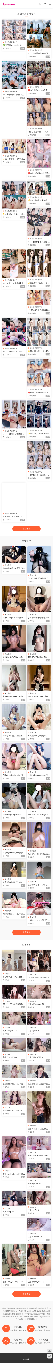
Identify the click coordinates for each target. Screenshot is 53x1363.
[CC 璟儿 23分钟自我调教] (14, 992)
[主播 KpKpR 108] (39, 1170)
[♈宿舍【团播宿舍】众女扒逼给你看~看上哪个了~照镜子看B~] (39, 373)
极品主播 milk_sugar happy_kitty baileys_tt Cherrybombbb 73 (14, 1084)
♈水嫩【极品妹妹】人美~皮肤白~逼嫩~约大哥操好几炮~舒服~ (39, 173)
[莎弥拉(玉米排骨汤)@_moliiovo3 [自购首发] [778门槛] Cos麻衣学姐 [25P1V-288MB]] (39, 599)
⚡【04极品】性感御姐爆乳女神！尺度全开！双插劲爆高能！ (39, 310)
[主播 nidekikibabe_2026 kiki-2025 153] (39, 1143)
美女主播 (8, 565)
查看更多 (26, 528)
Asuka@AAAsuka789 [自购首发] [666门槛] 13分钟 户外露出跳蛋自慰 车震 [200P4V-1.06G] (14, 568)
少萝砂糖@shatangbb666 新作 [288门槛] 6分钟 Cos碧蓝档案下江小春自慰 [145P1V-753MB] (39, 775)
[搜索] (40, 3)
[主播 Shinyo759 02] (14, 1045)
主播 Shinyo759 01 (36, 1057)
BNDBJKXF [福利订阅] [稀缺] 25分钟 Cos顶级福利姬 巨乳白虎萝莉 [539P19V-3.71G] (39, 578)
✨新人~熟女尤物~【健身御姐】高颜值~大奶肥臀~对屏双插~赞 (39, 433)
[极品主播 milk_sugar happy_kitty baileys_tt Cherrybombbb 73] (14, 1071)
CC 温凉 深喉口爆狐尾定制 (39, 977)
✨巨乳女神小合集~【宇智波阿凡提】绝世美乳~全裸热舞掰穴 (38, 283)
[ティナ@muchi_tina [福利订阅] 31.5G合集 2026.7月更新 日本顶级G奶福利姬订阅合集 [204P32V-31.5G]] (14, 834)
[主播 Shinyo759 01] (39, 1045)
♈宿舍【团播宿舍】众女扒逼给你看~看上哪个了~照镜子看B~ (39, 392)
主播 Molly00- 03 (10, 1031)
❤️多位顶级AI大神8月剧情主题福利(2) (38, 90)
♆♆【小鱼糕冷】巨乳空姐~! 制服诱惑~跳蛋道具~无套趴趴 (13, 351)
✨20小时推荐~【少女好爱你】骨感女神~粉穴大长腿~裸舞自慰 (39, 351)
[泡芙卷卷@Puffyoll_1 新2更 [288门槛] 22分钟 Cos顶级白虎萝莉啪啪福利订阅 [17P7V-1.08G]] (39, 678)
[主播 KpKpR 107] (14, 1198)
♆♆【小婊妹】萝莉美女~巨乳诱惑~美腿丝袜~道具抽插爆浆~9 (39, 242)
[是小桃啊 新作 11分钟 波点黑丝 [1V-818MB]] (39, 870)
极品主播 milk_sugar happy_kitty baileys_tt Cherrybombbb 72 (39, 1084)
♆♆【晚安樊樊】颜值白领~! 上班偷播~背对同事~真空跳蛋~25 (13, 94)
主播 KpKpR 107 (9, 1211)
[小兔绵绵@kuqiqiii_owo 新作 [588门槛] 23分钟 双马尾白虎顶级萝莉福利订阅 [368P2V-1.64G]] (14, 796)
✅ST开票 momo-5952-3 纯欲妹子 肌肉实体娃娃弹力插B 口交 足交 (14, 45)
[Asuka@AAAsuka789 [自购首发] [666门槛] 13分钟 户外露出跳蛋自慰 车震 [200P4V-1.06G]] (14, 554)
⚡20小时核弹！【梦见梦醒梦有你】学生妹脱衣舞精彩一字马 (14, 159)
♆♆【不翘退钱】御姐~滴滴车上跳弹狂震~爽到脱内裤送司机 (39, 53)
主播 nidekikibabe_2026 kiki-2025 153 (39, 1155)
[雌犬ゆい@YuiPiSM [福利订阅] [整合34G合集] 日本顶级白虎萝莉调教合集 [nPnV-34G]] (14, 638)
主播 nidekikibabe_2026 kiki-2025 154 (14, 1174)
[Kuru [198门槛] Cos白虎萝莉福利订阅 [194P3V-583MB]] (14, 717)
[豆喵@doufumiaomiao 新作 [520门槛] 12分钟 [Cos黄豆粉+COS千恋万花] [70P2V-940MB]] (14, 756)
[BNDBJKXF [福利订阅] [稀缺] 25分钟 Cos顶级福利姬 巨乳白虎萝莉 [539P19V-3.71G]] (39, 559)
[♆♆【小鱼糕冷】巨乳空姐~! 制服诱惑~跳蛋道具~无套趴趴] (14, 332)
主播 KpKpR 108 (35, 1183)
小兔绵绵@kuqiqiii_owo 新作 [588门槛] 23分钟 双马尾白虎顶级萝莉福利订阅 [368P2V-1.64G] (14, 814)
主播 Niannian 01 (35, 1237)
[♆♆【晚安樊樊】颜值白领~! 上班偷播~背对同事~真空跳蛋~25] (14, 75)
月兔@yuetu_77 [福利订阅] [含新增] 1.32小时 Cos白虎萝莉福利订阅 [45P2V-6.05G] (39, 736)
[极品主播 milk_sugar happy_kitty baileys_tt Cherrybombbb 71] (14, 1098)
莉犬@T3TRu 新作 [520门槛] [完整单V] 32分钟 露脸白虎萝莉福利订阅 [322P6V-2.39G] (39, 657)
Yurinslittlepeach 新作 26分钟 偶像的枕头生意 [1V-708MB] (14, 914)
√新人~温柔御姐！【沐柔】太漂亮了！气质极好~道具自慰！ (39, 132)
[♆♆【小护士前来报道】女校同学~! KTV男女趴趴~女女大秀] (14, 263)
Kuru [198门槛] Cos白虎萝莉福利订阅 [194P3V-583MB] (13, 736)
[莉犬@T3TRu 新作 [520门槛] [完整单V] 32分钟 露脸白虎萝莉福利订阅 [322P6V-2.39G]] (39, 638)
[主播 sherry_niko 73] (39, 1260)
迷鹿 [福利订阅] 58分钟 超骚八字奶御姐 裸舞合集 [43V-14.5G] (14, 882)
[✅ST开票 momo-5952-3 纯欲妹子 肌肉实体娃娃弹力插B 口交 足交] (14, 30)
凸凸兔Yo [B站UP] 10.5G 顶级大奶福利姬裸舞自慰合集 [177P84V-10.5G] (39, 854)
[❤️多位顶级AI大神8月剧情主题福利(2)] (39, 73)
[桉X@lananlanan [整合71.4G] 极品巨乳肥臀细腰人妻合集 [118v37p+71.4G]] (39, 903)
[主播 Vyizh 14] (39, 1018)
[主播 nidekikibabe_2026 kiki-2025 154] (14, 1152)
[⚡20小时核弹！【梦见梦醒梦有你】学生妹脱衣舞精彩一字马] (14, 146)
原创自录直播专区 (11, 42)
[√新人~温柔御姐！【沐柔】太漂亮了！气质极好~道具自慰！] (39, 112)
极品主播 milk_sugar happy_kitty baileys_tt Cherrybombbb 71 (14, 1110)
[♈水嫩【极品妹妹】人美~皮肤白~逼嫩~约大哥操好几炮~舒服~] (39, 153)
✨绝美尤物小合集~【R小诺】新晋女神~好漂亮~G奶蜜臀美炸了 (13, 214)
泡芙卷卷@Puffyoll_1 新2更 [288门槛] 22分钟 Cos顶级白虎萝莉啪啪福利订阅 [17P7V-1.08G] (39, 696)
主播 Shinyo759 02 (11, 1057)
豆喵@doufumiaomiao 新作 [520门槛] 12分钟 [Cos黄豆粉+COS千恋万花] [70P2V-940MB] (14, 775)
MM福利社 (26, 1359)
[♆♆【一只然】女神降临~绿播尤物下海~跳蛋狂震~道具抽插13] (14, 414)
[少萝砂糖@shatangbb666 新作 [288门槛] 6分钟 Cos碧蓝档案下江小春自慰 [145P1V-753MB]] (39, 756)
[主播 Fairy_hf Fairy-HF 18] (14, 1260)
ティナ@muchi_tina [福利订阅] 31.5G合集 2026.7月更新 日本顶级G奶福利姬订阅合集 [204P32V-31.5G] (13, 853)
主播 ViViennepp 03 (36, 1004)
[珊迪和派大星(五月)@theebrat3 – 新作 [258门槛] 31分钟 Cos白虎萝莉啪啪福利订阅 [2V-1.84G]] (39, 796)
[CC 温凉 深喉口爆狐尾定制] (39, 961)
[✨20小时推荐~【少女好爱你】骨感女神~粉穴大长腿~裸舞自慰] (39, 332)
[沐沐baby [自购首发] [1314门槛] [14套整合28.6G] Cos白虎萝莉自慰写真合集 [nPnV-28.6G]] (14, 599)
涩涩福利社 (9, 4)
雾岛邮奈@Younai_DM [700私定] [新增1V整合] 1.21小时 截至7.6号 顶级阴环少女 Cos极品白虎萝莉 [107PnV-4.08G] (14, 696)
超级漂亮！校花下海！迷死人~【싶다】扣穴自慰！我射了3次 (13, 516)
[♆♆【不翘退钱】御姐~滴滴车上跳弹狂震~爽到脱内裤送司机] (39, 34)
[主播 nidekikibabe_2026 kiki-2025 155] (39, 1107)
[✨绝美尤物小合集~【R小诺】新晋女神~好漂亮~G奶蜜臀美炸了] (14, 195)
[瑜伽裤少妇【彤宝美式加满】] (14, 961)
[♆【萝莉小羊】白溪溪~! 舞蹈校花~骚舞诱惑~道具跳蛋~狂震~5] (39, 455)
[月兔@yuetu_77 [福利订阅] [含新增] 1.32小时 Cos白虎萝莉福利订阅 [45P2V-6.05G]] (39, 717)
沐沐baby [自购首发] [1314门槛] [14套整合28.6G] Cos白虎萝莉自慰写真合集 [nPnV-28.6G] (14, 617)
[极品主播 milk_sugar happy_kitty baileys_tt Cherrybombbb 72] (39, 1071)
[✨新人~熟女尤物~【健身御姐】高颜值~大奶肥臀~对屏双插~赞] (39, 414)
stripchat (8, 974)
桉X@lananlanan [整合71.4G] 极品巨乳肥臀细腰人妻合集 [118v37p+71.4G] (39, 920)
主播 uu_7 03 (33, 1210)
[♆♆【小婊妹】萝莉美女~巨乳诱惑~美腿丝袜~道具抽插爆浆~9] (39, 222)
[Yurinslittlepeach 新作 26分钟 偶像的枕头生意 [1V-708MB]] (14, 900)
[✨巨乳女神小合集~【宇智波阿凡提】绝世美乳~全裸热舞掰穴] (39, 263)
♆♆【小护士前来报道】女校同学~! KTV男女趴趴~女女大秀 (13, 283)
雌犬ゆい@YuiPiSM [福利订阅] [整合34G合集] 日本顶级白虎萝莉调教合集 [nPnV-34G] (14, 657)
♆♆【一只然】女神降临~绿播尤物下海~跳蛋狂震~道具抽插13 (14, 434)
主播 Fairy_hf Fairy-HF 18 (13, 1282)
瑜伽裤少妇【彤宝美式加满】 (13, 977)
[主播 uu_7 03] (39, 1198)
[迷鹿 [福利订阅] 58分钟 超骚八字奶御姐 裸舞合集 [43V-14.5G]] (14, 869)
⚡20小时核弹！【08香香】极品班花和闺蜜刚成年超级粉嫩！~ (39, 200)
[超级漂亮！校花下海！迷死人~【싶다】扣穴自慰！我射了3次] (14, 497)
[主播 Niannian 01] (39, 1224)
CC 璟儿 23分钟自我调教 (13, 1004)
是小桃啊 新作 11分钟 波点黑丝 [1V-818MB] (38, 885)
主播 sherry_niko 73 (36, 1282)
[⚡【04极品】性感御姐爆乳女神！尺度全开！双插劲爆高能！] (39, 297)
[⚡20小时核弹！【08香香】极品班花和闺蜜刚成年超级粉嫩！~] (39, 188)
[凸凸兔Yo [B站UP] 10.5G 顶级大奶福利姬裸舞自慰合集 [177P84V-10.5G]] (39, 835)
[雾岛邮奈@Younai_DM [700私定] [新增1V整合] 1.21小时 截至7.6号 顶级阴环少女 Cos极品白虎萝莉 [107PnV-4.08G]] (14, 678)
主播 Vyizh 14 (33, 1031)
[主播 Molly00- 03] (14, 1018)
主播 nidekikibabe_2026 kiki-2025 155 (39, 1129)
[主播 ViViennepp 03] (39, 992)
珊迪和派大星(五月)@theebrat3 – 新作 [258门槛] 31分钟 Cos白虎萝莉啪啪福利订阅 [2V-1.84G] (39, 814)
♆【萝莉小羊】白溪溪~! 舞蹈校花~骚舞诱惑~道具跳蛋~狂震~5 (39, 475)
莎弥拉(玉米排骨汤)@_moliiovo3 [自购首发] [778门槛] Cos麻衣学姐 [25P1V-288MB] (39, 617)
